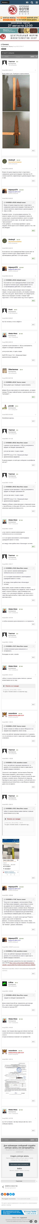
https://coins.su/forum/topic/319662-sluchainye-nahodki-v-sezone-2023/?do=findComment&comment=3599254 (18, 964)
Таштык (19, 382)
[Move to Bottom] (31, 1221)
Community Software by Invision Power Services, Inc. (20, 1221)
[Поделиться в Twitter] (10, 1194)
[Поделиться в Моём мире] (13, 1194)
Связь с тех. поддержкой (19, 1217)
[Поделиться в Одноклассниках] (5, 1194)
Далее (32, 56)
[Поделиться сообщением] (35, 70)
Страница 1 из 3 (19, 56)
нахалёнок (20, 762)
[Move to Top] (35, 1221)
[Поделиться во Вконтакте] (2, 1194)
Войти (19, 1174)
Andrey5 (19, 202)
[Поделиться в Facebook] (8, 1194)
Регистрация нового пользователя (19, 1164)
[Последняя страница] (36, 56)
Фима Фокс (20, 443)
